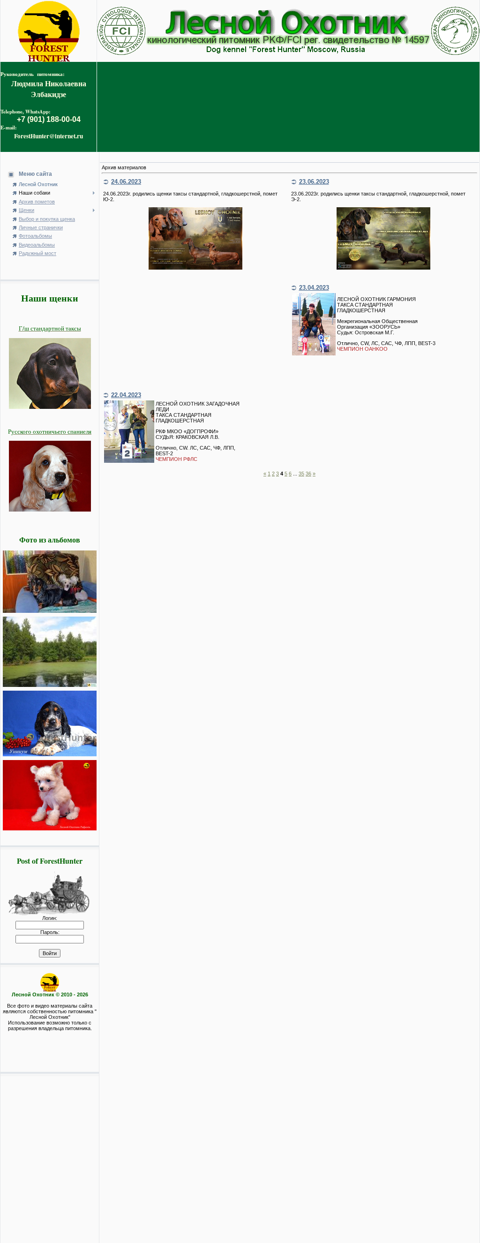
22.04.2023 (126, 395)
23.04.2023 (314, 287)
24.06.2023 (126, 181)
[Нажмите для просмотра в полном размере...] (195, 268)
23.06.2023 (314, 181)
